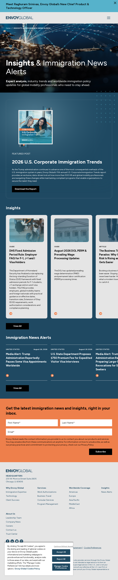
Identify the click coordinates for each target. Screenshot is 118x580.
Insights (105, 488)
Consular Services (45, 500)
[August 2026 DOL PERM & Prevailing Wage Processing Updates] (55, 313)
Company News (13, 522)
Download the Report (25, 189)
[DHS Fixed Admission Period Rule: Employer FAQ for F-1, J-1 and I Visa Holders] (10, 313)
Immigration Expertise (16, 492)
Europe (72, 496)
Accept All (61, 552)
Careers (9, 526)
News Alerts (106, 492)
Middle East (74, 504)
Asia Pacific (74, 500)
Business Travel (44, 496)
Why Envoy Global (15, 488)
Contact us (11, 530)
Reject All (61, 559)
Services (41, 488)
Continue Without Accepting (64, 546)
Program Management (47, 504)
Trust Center (11, 534)
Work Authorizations (46, 492)
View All (17, 326)
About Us (10, 514)
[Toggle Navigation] (108, 17)
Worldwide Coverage (79, 488)
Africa (72, 508)
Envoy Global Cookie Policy (27, 569)
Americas (73, 492)
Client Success (12, 500)
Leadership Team (14, 518)
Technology (11, 496)
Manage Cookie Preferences (61, 567)
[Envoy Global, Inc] (19, 17)
